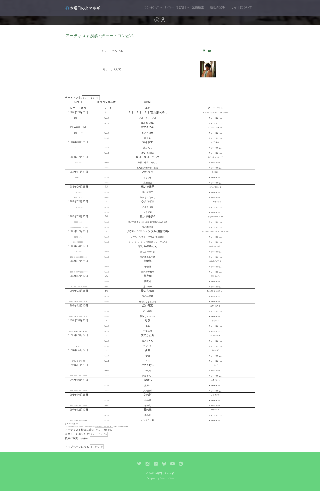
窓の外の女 (147, 127)
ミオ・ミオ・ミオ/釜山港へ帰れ (147, 112)
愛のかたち (147, 335)
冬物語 (148, 261)
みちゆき (147, 172)
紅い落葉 (147, 305)
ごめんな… (147, 365)
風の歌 (148, 409)
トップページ (97, 447)
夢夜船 (148, 276)
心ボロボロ (147, 201)
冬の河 (148, 394)
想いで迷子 (147, 186)
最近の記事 (217, 7)
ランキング (151, 7)
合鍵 (147, 350)
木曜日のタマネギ (85, 7)
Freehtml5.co (167, 478)
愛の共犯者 (147, 290)
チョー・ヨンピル (112, 51)
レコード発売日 (175, 7)
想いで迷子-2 (148, 216)
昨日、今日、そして (148, 157)
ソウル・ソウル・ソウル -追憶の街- (147, 231)
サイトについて (241, 7)
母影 (147, 320)
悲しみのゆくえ (147, 246)
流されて (147, 142)
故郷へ (148, 380)
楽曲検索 (198, 7)
